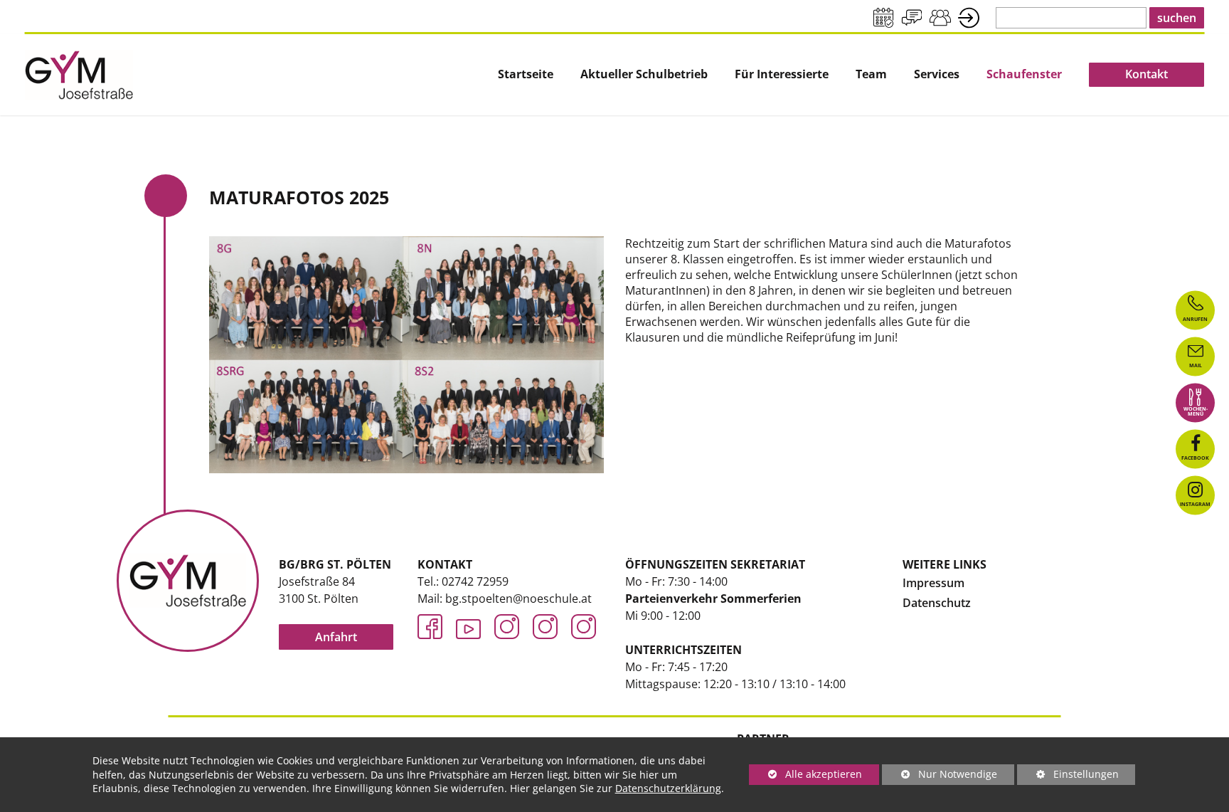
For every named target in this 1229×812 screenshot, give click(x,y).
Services (936, 74)
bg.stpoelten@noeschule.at (518, 598)
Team (871, 74)
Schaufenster (1024, 74)
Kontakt (1146, 74)
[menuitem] (525, 75)
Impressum (933, 583)
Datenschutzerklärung (668, 788)
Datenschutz (937, 603)
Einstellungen (1068, 776)
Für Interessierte (782, 74)
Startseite (525, 74)
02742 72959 (475, 581)
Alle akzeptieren (805, 774)
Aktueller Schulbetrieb (644, 74)
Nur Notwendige (939, 776)
